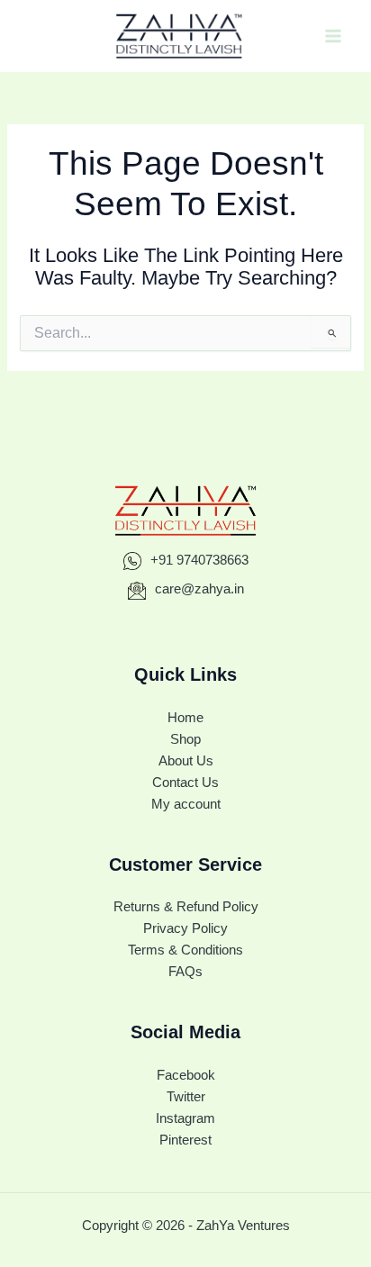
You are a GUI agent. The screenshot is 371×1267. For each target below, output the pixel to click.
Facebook (186, 1075)
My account (186, 804)
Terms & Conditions (185, 950)
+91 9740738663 (198, 560)
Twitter (186, 1097)
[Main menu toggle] (333, 36)
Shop (185, 739)
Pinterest (185, 1140)
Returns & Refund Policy (185, 907)
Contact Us (185, 782)
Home (185, 717)
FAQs (185, 971)
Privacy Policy (185, 928)
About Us (185, 761)
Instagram (185, 1118)
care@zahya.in (197, 589)
